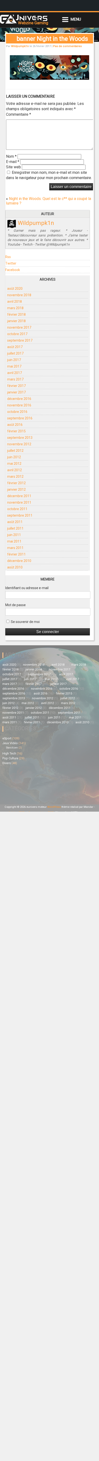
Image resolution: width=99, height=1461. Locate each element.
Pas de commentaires (67, 46)
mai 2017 (14, 366)
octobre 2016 (17, 412)
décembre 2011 (19, 496)
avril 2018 (14, 301)
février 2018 (16, 314)
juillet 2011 (15, 528)
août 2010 (15, 567)
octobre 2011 (17, 509)
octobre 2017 (17, 334)
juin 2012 (14, 457)
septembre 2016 (19, 418)
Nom (11, 156)
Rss (8, 257)
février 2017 (16, 386)
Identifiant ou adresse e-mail (27, 588)
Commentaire (18, 114)
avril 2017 (14, 373)
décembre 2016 (19, 399)
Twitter (10, 263)
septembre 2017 (19, 340)
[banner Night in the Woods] (49, 78)
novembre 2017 (19, 327)
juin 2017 (14, 360)
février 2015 (16, 431)
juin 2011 (14, 535)
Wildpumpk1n (20, 46)
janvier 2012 (16, 489)
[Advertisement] (26, 784)
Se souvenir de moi (25, 622)
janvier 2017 (16, 392)
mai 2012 (14, 463)
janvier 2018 (16, 321)
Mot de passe (15, 605)
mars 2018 (15, 308)
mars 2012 (15, 476)
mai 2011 (14, 541)
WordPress (54, 807)
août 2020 (15, 288)
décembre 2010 (19, 561)
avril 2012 (14, 470)
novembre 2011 (19, 502)
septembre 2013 (19, 438)
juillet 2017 (15, 353)
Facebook (12, 270)
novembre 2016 (19, 405)
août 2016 (15, 425)
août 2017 (15, 347)
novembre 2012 (19, 444)
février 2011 (16, 554)
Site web (13, 167)
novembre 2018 (19, 295)
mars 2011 (15, 548)
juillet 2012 (15, 451)
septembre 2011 (19, 515)
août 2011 (15, 522)
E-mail (12, 161)
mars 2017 (15, 379)
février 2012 (16, 483)
